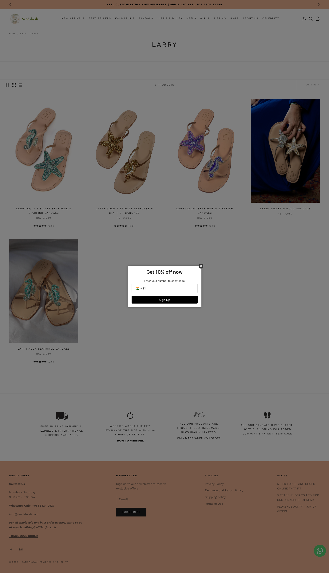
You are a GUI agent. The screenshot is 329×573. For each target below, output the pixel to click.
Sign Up (164, 300)
